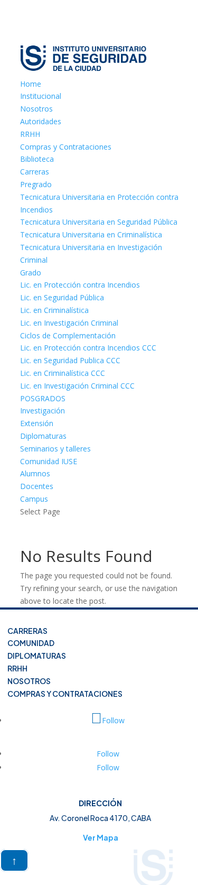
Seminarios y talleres (55, 449)
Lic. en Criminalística (54, 310)
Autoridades (40, 121)
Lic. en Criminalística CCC (62, 373)
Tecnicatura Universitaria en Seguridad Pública (98, 222)
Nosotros (36, 109)
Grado (30, 273)
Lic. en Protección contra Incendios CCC (88, 348)
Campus (34, 499)
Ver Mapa (100, 837)
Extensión (36, 423)
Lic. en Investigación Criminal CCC (77, 386)
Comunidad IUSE (48, 461)
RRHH (30, 134)
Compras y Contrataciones (65, 147)
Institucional (40, 96)
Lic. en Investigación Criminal (69, 323)
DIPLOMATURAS (36, 655)
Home (30, 84)
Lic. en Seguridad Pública (62, 297)
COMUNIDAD (30, 643)
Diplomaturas (43, 436)
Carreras (34, 172)
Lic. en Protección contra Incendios (80, 285)
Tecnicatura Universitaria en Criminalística (91, 234)
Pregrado (36, 184)
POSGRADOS (42, 398)
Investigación (42, 410)
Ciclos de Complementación (68, 335)
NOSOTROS (29, 681)
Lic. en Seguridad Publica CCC (70, 360)
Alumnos (35, 473)
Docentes (36, 486)
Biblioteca (37, 159)
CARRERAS (27, 630)
